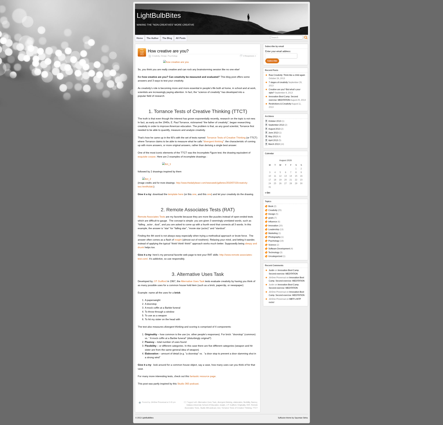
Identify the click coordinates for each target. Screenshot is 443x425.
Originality (241, 405)
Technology (273, 252)
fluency (254, 402)
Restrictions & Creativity (280, 104)
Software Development (279, 248)
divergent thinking (213, 141)
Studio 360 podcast (187, 383)
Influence (272, 221)
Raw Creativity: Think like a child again (287, 75)
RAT (248, 405)
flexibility (246, 402)
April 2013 (273, 140)
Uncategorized (275, 256)
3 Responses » (249, 56)
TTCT (255, 408)
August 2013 (274, 129)
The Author (153, 38)
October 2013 (274, 121)
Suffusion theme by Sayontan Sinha (293, 418)
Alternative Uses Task (192, 281)
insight (178, 239)
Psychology (173, 56)
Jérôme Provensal (158, 402)
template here (175, 194)
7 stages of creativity (278, 82)
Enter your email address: (278, 51)
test (218, 408)
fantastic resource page (203, 376)
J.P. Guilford (160, 281)
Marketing (273, 233)
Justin (271, 270)
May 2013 (273, 136)
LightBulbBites (159, 15)
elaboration (237, 402)
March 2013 (274, 144)
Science (272, 245)
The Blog (167, 38)
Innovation (273, 225)
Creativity (156, 56)
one (194, 194)
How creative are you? (168, 51)
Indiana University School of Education (203, 405)
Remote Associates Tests (151, 216)
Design (164, 56)
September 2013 (276, 125)
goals (271, 218)
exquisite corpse (147, 156)
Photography (274, 237)
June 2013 (273, 133)
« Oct (267, 193)
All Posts (181, 38)
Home (140, 38)
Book (270, 206)
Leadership (273, 229)
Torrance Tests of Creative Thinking (226, 137)
